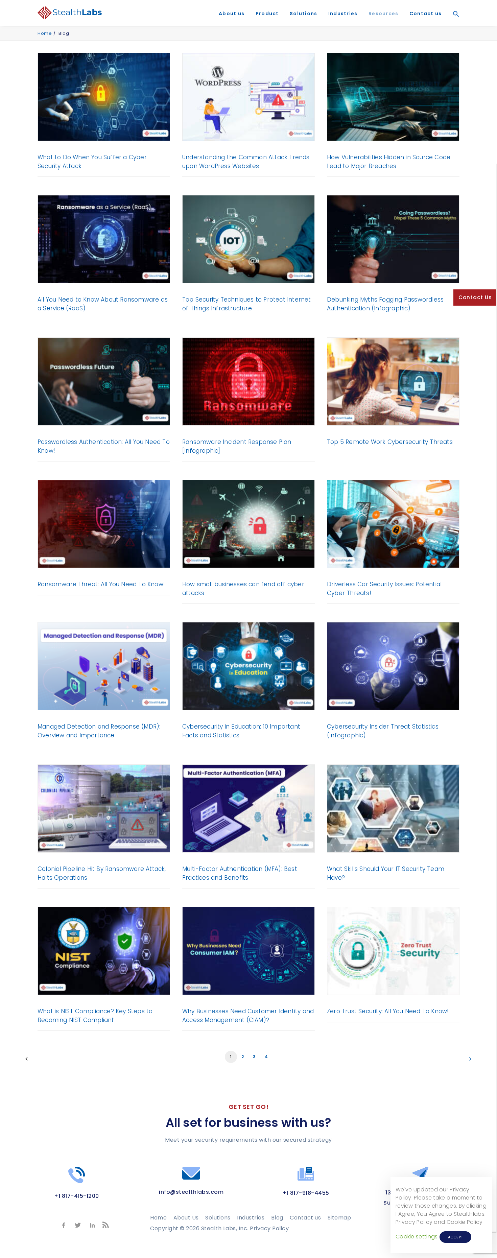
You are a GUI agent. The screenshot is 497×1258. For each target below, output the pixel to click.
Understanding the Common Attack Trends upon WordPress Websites (246, 161)
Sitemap (339, 1217)
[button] (453, 23)
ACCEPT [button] (455, 1237)
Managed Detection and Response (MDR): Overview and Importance (99, 730)
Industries (343, 13)
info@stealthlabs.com (191, 1192)
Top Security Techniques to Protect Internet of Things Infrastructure (246, 303)
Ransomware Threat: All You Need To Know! (101, 584)
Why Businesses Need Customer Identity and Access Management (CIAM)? (248, 1015)
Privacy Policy (269, 1228)
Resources (383, 13)
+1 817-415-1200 (76, 1196)
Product (267, 13)
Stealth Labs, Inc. (225, 1228)
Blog (277, 1217)
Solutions (303, 13)
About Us (186, 1217)
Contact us (425, 13)
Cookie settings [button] (417, 1236)
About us (231, 13)
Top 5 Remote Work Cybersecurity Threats (390, 442)
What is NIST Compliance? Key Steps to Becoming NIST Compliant (95, 1015)
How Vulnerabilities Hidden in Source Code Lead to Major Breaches (388, 161)
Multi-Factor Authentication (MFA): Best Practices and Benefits (239, 873)
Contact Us (475, 297)
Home (45, 33)
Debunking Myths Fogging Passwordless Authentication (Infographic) (385, 303)
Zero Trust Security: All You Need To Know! (388, 1011)
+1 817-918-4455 (305, 1193)
